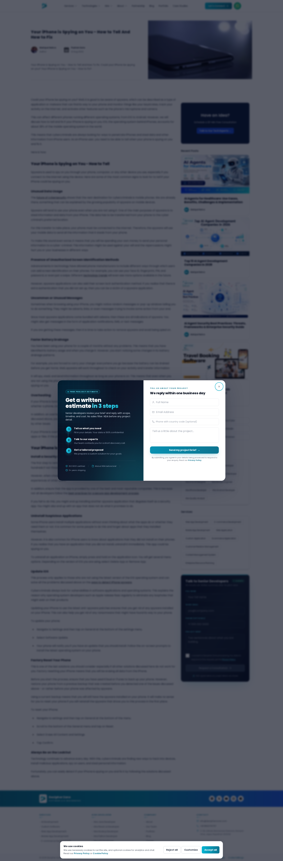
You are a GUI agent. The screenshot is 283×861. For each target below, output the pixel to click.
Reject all (172, 849)
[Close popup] (219, 386)
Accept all (210, 849)
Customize (191, 849)
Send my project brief (184, 450)
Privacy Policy (194, 460)
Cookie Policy (100, 853)
